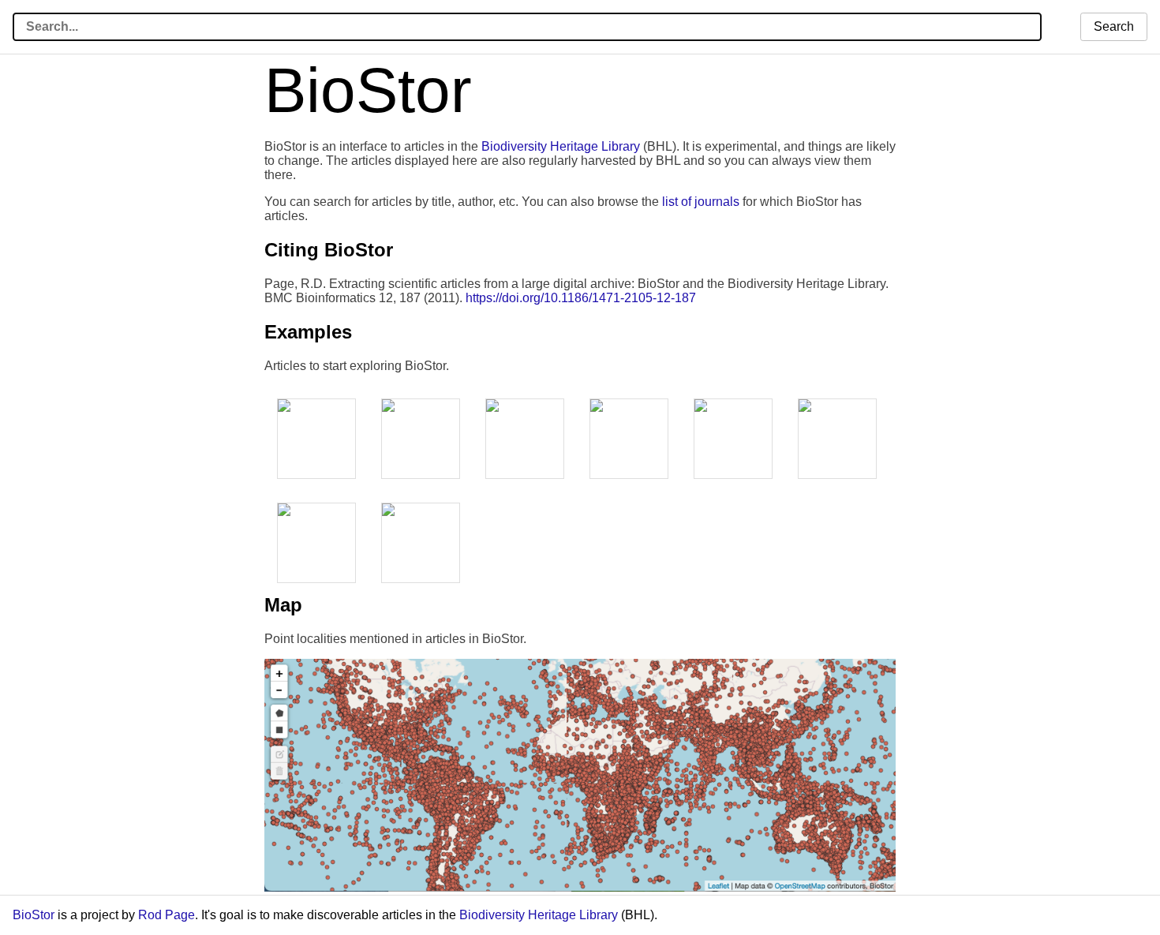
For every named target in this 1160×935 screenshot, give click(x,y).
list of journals (700, 201)
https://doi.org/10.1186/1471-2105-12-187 (581, 298)
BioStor (33, 915)
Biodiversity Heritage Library (560, 146)
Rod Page (166, 915)
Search (1114, 26)
